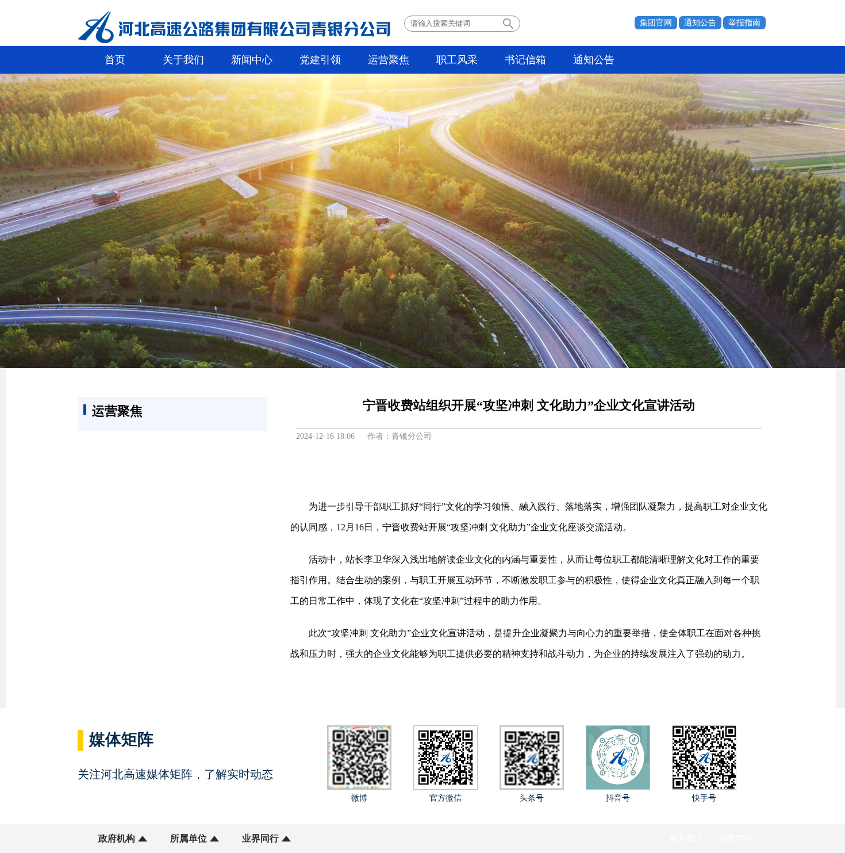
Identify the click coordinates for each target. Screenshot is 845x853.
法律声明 (735, 838)
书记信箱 (525, 60)
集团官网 (656, 22)
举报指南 (744, 22)
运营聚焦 (388, 60)
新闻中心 (251, 60)
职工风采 (457, 60)
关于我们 (183, 60)
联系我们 (686, 838)
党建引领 (320, 60)
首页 (115, 60)
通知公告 (700, 22)
